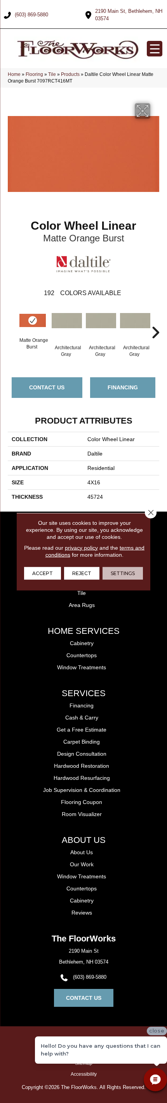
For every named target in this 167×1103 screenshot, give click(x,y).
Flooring (34, 74)
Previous (11, 321)
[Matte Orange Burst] (33, 320)
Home (14, 74)
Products (70, 74)
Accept (42, 573)
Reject (81, 573)
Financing (123, 387)
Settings (123, 573)
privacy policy (81, 547)
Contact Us (46, 387)
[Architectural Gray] (67, 324)
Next (155, 321)
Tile (52, 74)
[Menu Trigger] (154, 48)
